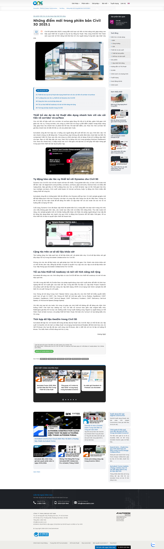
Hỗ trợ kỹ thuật (74, 543)
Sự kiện (113, 70)
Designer (67, 358)
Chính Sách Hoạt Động (40, 543)
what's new (43, 358)
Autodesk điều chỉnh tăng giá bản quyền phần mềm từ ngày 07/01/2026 (44, 461)
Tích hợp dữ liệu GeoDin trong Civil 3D (50, 108)
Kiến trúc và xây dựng (118, 37)
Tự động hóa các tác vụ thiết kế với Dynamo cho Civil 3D (56, 98)
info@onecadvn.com (86, 503)
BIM (113, 40)
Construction (52, 358)
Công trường (116, 43)
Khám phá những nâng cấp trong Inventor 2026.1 (94, 460)
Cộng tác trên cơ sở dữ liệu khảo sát (50, 101)
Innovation (85, 358)
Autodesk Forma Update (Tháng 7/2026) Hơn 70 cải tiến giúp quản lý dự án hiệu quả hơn (119, 468)
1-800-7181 (41, 503)
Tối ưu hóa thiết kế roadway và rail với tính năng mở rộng (57, 104)
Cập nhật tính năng (118, 63)
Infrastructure (76, 358)
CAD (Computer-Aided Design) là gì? (118, 136)
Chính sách (114, 85)
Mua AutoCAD (86, 543)
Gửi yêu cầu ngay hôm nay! (105, 547)
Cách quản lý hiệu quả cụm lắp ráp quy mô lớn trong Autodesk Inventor (119, 431)
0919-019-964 (63, 503)
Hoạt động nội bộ (116, 81)
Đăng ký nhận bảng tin (44, 351)
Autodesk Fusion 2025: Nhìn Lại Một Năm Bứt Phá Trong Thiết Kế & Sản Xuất (46, 387)
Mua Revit (113, 543)
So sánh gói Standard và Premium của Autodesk (92, 386)
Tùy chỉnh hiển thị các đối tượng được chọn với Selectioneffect (119, 168)
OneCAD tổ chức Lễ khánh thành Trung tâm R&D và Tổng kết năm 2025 (93, 427)
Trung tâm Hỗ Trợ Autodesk (58, 543)
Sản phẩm (114, 60)
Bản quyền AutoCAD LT (100, 543)
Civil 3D (118, 20)
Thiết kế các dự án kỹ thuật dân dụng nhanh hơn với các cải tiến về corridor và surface (66, 95)
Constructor (60, 358)
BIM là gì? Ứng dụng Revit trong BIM (119, 105)
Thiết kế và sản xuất (117, 50)
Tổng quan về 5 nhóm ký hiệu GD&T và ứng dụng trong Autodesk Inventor (69, 387)
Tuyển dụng (114, 77)
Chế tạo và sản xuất (118, 56)
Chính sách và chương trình (119, 74)
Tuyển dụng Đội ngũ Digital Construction (117, 414)
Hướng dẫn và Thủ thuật (118, 66)
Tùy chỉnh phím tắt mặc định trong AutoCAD (118, 152)
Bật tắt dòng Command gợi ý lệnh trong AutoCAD (119, 120)
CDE (113, 46)
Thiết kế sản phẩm (118, 53)
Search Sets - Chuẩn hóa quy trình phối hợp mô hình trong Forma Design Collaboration (119, 449)
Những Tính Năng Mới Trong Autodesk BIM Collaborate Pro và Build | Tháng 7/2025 (69, 461)
